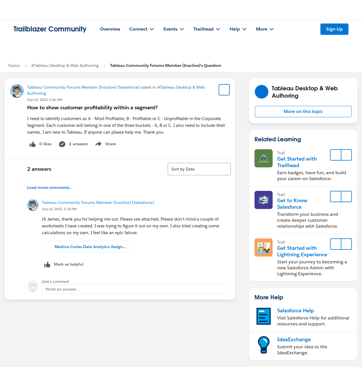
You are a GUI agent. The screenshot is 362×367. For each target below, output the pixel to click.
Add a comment (55, 281)
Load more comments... (50, 187)
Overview (110, 29)
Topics (14, 65)
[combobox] (199, 169)
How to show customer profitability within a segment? (92, 107)
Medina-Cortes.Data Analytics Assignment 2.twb (100, 246)
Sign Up (334, 29)
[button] (303, 111)
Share (104, 145)
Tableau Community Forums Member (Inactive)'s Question (165, 65)
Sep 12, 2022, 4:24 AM (44, 99)
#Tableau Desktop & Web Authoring (65, 65)
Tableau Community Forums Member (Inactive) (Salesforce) (83, 87)
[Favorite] (224, 90)
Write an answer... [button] (62, 289)
